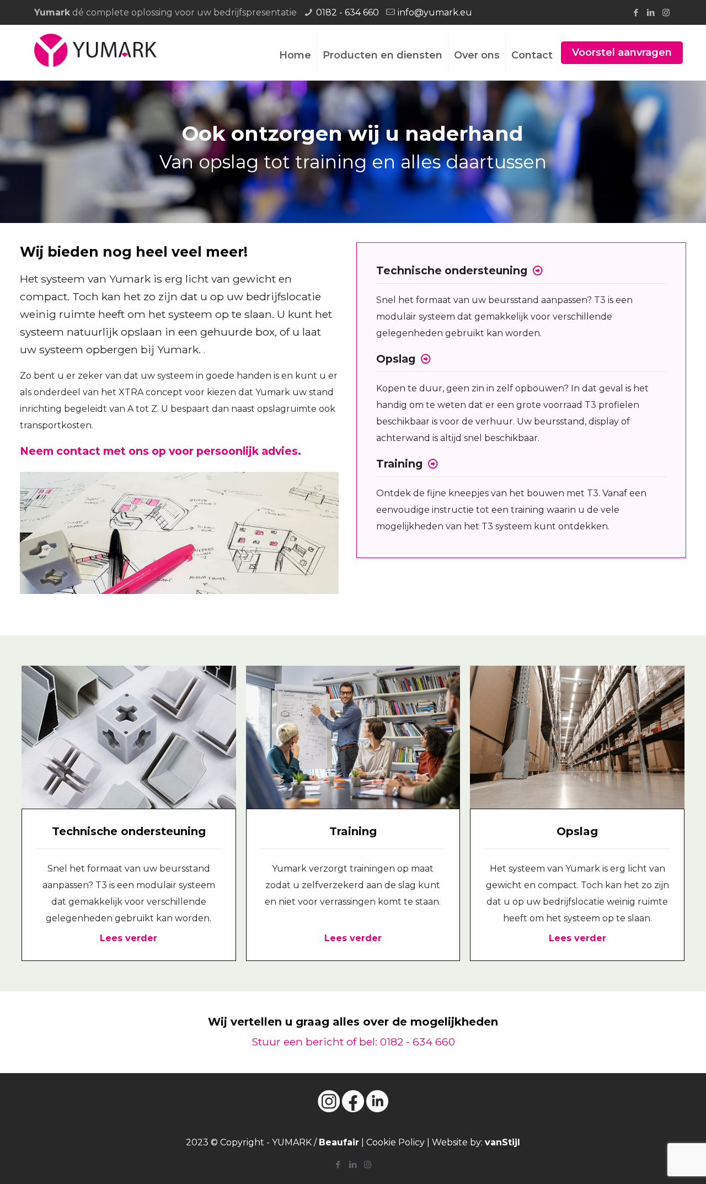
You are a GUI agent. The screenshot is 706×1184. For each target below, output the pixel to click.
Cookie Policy (395, 1142)
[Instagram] (666, 12)
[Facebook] (636, 12)
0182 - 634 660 (347, 12)
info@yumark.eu (435, 12)
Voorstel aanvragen (622, 52)
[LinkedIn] (651, 12)
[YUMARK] (95, 50)
